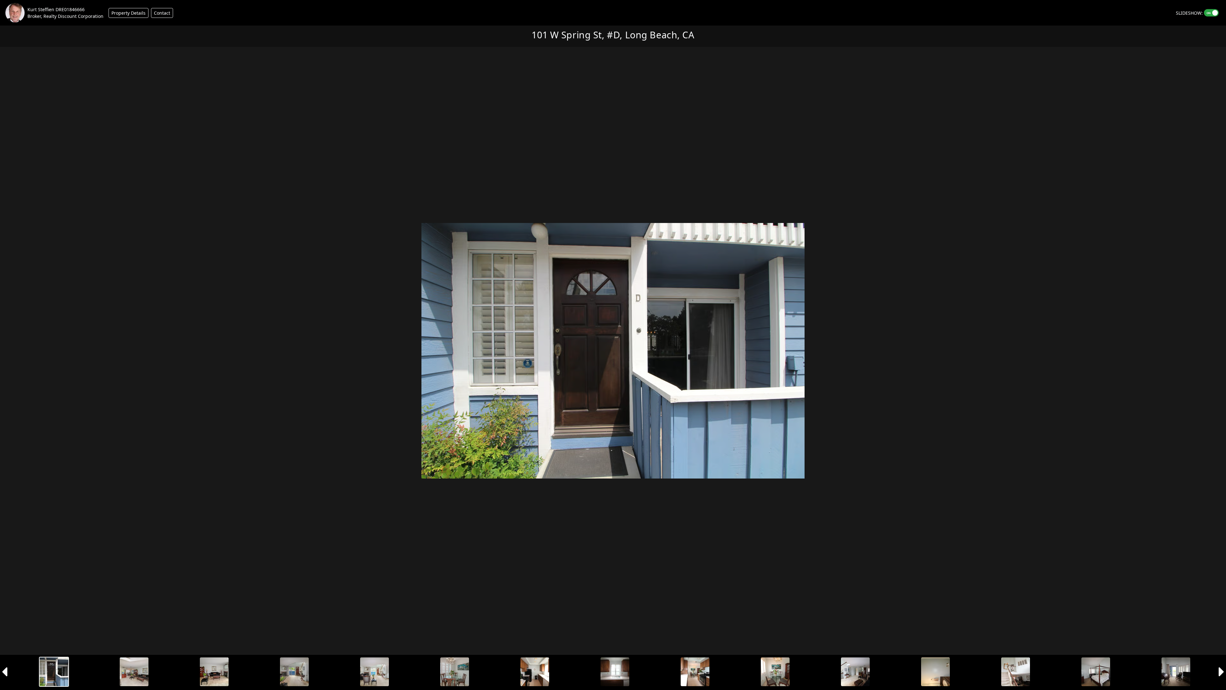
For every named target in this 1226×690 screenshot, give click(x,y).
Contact (162, 13)
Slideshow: (1189, 13)
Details (128, 13)
